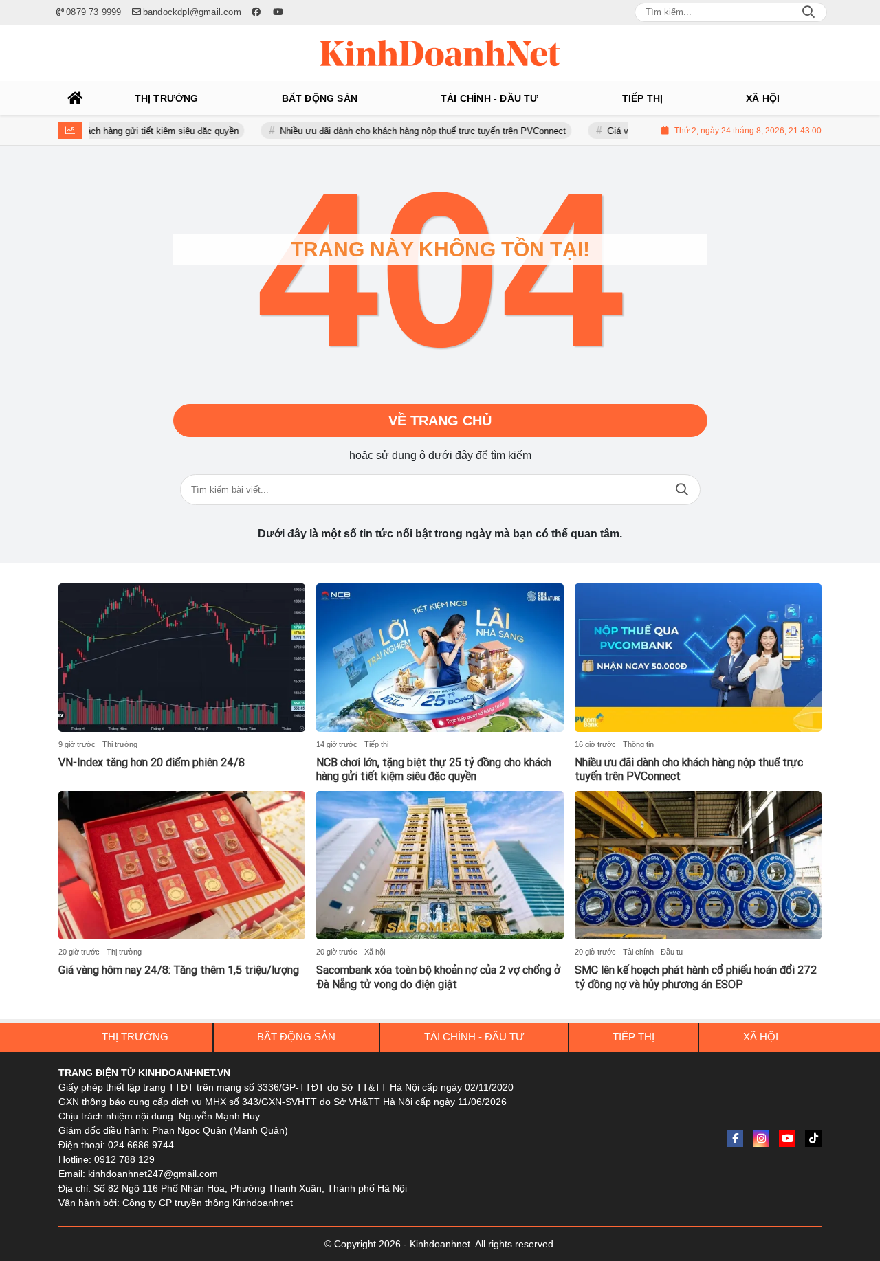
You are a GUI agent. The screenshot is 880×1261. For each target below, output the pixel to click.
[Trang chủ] (75, 98)
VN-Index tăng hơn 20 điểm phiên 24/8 (151, 762)
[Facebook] (735, 1138)
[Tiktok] (813, 1138)
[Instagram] (761, 1138)
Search (808, 12)
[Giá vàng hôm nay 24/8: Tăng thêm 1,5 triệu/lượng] (181, 865)
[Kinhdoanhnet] (440, 53)
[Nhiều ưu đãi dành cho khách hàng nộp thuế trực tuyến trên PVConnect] (698, 657)
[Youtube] (787, 1138)
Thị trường (120, 744)
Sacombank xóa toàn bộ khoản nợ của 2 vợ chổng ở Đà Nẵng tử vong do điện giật (438, 977)
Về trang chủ (440, 420)
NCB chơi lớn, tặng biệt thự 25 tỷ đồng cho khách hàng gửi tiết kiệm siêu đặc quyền (433, 769)
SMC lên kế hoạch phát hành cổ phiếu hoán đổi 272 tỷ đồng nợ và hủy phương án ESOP (696, 977)
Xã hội (374, 952)
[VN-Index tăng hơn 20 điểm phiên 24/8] (181, 657)
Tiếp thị (376, 744)
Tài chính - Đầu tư (653, 952)
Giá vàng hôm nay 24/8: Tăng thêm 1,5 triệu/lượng (178, 970)
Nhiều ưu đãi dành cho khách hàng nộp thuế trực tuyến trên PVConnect (397, 131)
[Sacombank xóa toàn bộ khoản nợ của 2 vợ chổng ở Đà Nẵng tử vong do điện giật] (439, 865)
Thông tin (638, 744)
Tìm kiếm (682, 489)
